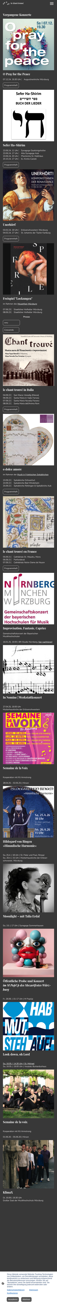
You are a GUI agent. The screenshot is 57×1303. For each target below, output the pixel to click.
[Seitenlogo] (13, 3)
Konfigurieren (12, 1293)
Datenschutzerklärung (16, 1290)
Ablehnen (26, 1299)
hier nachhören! (45, 642)
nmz (11, 322)
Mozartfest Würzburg (27, 303)
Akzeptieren (13, 1299)
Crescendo (11, 330)
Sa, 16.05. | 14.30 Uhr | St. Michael (18, 1063)
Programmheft (11, 85)
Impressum (33, 1290)
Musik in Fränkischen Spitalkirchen (33, 474)
